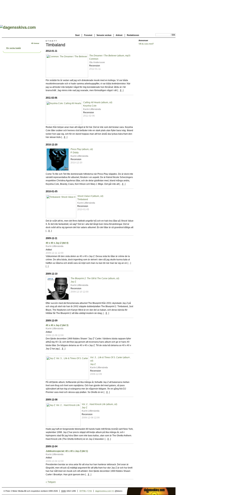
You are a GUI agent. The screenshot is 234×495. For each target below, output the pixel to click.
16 (129, 358)
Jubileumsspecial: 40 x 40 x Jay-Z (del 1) (67, 451)
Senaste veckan (104, 35)
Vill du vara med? (146, 44)
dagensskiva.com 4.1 (104, 491)
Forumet (88, 35)
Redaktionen (133, 35)
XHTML (82, 491)
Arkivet (119, 35)
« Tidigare (51, 482)
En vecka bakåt (13, 48)
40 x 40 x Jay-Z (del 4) (57, 243)
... (122, 90)
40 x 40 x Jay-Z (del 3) (57, 325)
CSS (90, 491)
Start (77, 35)
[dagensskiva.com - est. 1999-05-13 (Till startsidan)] (18, 27)
